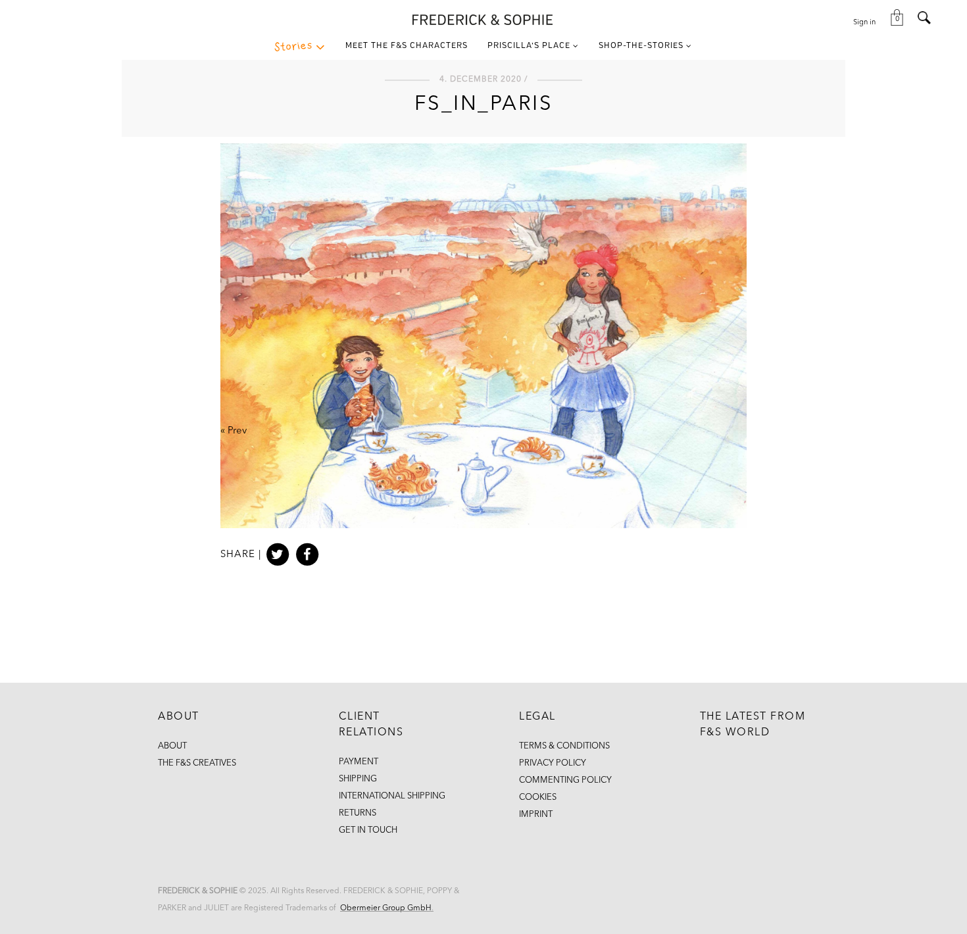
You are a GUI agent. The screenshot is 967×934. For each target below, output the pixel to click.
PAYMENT (358, 762)
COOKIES (538, 797)
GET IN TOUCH (368, 830)
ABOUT (172, 746)
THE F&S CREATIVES (197, 763)
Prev (237, 431)
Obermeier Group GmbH (386, 908)
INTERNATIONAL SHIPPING (392, 796)
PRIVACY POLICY (552, 763)
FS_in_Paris (483, 104)
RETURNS (357, 813)
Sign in (864, 22)
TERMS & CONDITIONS (564, 746)
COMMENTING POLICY (565, 780)
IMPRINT (536, 814)
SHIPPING (358, 779)
